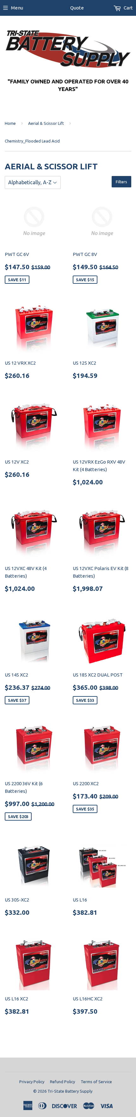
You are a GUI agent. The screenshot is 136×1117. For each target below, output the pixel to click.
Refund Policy (62, 1081)
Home (10, 123)
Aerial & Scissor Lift (46, 123)
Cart (128, 7)
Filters (121, 181)
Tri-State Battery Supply (69, 1091)
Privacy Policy (31, 1081)
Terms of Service (96, 1081)
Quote (77, 7)
